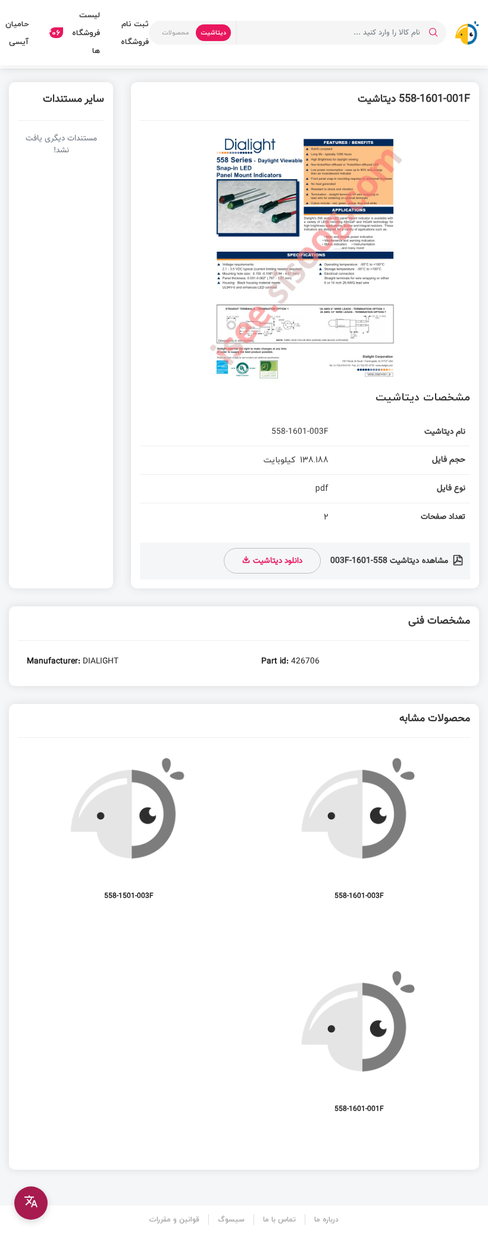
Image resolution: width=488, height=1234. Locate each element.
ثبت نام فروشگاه (135, 32)
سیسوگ (231, 1219)
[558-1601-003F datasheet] (360, 831)
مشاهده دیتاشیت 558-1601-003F (390, 561)
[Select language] (31, 1203)
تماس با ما (279, 1219)
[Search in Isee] (433, 33)
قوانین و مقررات (174, 1219)
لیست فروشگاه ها (74, 32)
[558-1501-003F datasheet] (129, 831)
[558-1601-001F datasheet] (360, 1044)
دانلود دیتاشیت (276, 561)
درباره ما (326, 1219)
